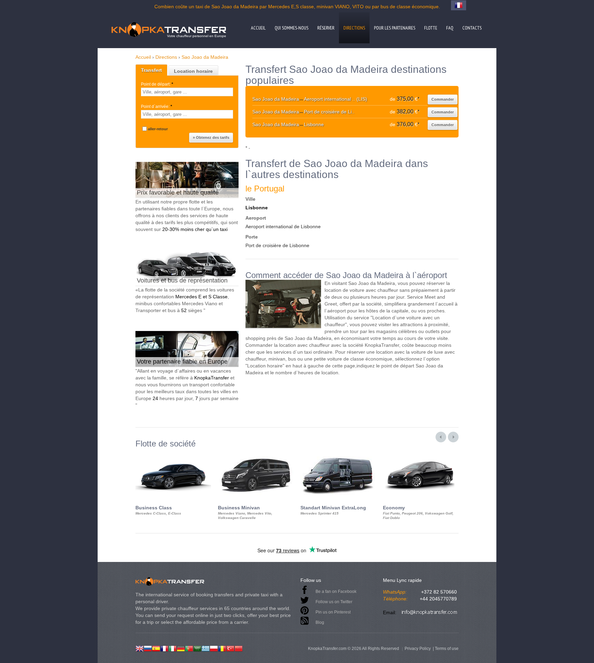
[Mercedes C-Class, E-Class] (173, 454)
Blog (320, 622)
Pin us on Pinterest (333, 612)
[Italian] (172, 648)
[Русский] (148, 648)
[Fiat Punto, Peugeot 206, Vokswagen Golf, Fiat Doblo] (421, 454)
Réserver (325, 28)
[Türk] (230, 648)
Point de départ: (157, 84)
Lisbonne (256, 207)
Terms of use (447, 648)
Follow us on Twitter (334, 601)
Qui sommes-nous (291, 28)
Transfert (151, 70)
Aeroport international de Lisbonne (283, 226)
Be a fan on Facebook (336, 591)
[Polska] (214, 648)
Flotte (430, 28)
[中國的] (238, 648)
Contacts (472, 28)
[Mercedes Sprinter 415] (338, 454)
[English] (139, 648)
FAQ (449, 28)
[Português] (189, 648)
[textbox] (187, 92)
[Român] (222, 648)
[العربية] (197, 648)
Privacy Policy (418, 648)
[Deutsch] (181, 648)
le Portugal (264, 188)
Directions (354, 28)
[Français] (164, 648)
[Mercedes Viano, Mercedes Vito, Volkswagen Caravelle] (256, 454)
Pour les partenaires (394, 28)
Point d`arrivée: (156, 106)
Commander (442, 99)
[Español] (156, 648)
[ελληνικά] (205, 648)
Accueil (258, 28)
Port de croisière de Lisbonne (277, 245)
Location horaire (193, 71)
